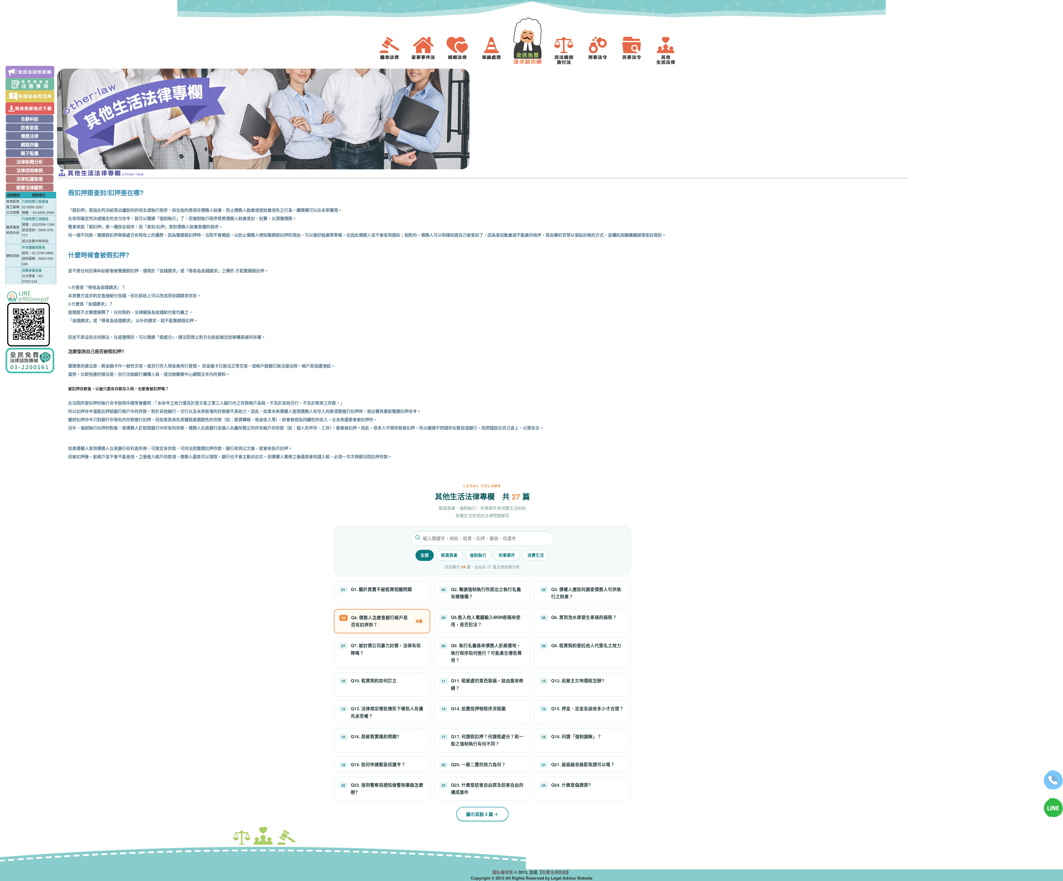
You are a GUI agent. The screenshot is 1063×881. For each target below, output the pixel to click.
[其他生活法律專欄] (670, 50)
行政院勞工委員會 (35, 201)
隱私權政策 (502, 872)
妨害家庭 (29, 127)
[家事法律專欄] (427, 50)
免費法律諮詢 (554, 872)
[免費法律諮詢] (531, 40)
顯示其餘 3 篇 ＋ (482, 814)
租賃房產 (449, 555)
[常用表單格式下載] (31, 108)
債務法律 (29, 136)
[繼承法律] (393, 50)
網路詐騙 (29, 144)
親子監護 (29, 153)
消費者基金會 (32, 270)
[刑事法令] (601, 50)
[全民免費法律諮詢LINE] (31, 319)
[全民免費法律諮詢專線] (31, 360)
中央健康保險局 (33, 247)
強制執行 (478, 555)
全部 (424, 555)
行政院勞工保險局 (35, 218)
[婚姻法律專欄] (461, 50)
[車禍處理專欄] (495, 50)
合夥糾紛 (29, 119)
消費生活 (535, 555)
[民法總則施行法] (567, 50)
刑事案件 (507, 555)
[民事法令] (635, 50)
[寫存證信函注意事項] (31, 84)
